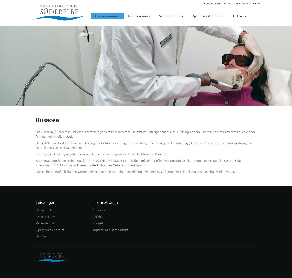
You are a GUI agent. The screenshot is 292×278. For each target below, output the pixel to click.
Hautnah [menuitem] (238, 16)
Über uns (98, 210)
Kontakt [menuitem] (228, 3)
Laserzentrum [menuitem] (138, 16)
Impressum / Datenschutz (110, 229)
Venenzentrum (46, 223)
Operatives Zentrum (50, 229)
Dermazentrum (46, 210)
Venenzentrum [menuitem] (169, 16)
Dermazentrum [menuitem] (106, 16)
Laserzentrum (45, 216)
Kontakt (97, 223)
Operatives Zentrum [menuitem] (206, 16)
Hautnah (42, 236)
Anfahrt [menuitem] (218, 3)
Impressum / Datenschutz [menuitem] (247, 3)
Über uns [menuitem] (207, 3)
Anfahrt (97, 216)
